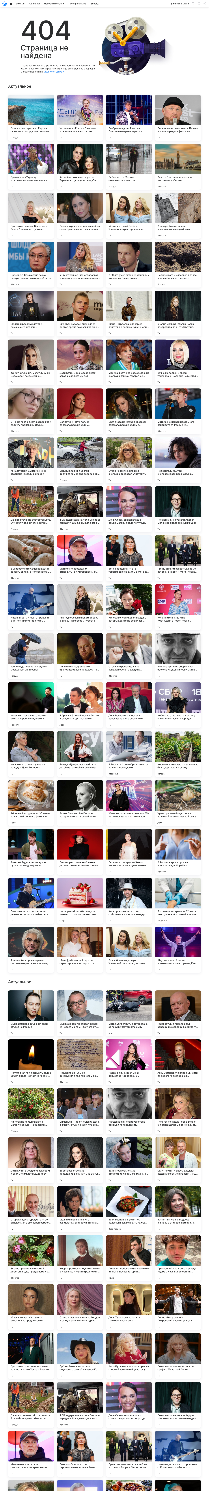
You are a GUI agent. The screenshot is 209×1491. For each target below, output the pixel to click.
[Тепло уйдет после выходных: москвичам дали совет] (31, 656)
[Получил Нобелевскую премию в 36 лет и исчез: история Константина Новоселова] (129, 1454)
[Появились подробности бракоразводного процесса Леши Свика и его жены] (80, 656)
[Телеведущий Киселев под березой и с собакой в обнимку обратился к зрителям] (178, 1209)
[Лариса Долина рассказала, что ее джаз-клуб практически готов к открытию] (31, 1145)
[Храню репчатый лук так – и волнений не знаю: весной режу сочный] (178, 803)
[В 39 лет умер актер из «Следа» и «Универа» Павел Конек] (129, 265)
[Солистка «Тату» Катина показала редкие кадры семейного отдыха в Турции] (80, 411)
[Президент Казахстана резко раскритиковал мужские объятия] (31, 265)
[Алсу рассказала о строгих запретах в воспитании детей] (129, 1145)
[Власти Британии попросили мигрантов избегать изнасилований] (178, 167)
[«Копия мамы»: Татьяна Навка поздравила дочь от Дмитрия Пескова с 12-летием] (178, 313)
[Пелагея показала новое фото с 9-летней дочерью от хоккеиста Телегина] (178, 1307)
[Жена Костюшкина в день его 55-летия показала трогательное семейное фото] (129, 803)
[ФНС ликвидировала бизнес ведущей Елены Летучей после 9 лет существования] (80, 1097)
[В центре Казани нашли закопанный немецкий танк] (178, 216)
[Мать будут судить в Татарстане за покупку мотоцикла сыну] (129, 1209)
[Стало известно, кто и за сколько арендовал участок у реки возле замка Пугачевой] (129, 460)
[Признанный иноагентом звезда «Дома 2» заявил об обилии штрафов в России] (178, 1454)
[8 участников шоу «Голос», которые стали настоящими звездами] (129, 1048)
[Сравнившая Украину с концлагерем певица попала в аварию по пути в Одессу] (31, 167)
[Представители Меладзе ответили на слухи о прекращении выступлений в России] (31, 1097)
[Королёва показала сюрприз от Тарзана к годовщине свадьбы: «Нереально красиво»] (80, 167)
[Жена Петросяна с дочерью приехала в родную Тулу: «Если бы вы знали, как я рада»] (129, 313)
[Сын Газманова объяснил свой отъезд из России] (31, 1209)
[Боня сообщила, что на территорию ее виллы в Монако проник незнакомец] (129, 558)
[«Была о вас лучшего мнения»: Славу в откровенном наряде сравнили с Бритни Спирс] (31, 999)
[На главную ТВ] (9, 3)
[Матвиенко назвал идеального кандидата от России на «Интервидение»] (178, 411)
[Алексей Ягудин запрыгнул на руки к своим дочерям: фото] (31, 852)
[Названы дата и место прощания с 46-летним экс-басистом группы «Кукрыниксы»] (31, 607)
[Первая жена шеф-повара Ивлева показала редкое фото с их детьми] (178, 118)
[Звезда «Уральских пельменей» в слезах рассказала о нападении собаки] (80, 216)
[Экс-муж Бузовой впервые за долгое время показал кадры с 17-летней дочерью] (80, 313)
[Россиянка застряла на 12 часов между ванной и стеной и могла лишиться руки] (178, 901)
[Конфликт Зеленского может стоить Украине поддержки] (31, 705)
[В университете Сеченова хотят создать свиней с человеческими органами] (31, 558)
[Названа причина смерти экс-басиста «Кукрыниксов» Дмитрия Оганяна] (178, 656)
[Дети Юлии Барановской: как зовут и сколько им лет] (80, 362)
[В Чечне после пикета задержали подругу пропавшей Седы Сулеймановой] (31, 411)
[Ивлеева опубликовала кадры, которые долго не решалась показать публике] (129, 607)
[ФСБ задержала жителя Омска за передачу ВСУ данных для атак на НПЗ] (80, 509)
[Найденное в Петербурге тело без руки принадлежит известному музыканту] (129, 1307)
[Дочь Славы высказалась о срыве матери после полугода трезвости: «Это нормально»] (129, 509)
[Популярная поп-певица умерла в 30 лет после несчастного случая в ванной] (31, 1258)
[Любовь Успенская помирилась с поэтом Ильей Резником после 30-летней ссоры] (80, 1048)
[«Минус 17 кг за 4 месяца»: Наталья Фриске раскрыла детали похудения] (80, 999)
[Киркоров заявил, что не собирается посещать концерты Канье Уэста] (129, 901)
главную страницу (53, 71)
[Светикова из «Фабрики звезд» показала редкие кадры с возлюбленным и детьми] (129, 411)
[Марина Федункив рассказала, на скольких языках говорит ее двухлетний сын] (129, 362)
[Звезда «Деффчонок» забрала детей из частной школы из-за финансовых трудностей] (80, 754)
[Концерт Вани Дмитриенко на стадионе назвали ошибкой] (31, 460)
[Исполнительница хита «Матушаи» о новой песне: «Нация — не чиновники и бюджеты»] (178, 607)
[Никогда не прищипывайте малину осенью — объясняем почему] (31, 1307)
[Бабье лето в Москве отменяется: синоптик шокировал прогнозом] (129, 167)
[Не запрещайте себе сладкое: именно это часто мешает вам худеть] (80, 901)
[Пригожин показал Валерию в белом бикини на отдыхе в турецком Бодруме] (31, 216)
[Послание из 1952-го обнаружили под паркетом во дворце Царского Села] (80, 1258)
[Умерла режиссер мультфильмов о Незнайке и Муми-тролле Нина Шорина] (80, 1454)
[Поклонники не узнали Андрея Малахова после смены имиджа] (178, 509)
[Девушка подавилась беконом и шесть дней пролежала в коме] (129, 1097)
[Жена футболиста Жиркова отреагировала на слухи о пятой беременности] (80, 950)
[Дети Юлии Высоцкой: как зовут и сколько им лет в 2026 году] (31, 1356)
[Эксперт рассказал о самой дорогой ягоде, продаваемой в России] (31, 1454)
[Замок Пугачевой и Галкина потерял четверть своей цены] (80, 803)
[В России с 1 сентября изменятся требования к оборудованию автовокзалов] (178, 999)
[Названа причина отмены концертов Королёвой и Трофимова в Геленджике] (129, 1258)
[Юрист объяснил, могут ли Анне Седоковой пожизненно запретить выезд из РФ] (31, 362)
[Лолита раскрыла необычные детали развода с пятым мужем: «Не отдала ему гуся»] (80, 852)
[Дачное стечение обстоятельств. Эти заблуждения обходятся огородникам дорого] (31, 509)
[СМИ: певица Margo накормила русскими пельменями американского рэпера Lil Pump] (178, 1145)
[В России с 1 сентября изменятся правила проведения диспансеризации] (129, 754)
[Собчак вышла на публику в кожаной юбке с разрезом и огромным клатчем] (129, 999)
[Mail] (4, 3)
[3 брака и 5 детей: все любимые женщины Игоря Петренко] (80, 705)
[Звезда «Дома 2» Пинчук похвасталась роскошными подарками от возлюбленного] (178, 1097)
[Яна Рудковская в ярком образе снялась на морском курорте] (80, 607)
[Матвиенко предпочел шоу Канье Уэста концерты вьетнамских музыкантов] (80, 1145)
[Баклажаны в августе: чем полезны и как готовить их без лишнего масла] (129, 1405)
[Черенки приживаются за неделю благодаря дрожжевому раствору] (178, 754)
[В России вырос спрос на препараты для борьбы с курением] (178, 852)
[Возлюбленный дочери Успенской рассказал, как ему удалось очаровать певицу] (129, 950)
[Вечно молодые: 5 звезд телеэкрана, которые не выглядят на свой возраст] (178, 362)
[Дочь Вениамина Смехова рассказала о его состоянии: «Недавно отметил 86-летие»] (129, 705)
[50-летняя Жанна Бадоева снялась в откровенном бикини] (178, 1405)
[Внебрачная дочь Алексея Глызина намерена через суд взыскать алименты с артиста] (129, 118)
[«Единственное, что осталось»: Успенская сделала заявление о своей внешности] (80, 265)
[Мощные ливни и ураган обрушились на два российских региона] (80, 460)
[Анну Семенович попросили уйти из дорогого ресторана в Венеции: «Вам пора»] (178, 1258)
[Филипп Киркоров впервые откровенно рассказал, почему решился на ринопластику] (31, 950)
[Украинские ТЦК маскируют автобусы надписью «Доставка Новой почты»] (31, 1048)
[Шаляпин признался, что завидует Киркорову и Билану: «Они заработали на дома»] (80, 1405)
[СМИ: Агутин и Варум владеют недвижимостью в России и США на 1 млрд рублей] (178, 1356)
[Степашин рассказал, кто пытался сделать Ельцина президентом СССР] (129, 656)
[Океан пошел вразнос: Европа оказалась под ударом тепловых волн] (31, 118)
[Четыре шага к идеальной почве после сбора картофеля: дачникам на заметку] (178, 265)
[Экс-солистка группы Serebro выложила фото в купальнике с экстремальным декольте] (129, 852)
